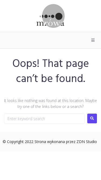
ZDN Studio (86, 141)
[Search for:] (44, 119)
